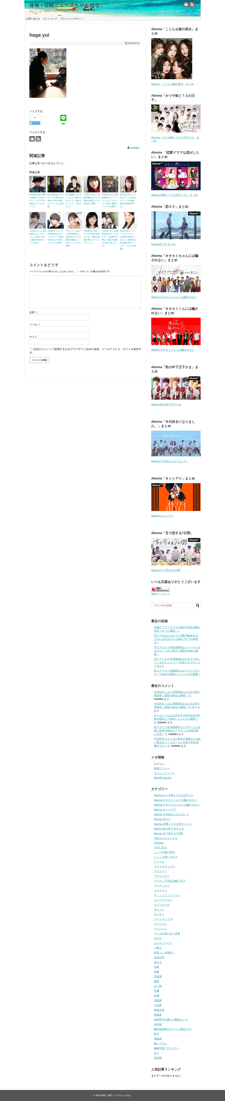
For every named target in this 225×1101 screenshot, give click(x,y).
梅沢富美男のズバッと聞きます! (172, 1029)
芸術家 (158, 1057)
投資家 (158, 1014)
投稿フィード (162, 768)
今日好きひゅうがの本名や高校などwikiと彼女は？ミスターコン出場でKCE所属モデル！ (177, 742)
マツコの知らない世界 (167, 933)
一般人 (158, 947)
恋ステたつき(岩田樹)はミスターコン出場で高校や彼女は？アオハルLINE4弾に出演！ (177, 730)
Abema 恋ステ (162, 819)
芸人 (156, 1053)
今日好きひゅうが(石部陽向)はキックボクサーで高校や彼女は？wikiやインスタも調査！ (55, 237)
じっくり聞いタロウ (166, 857)
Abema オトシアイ (162, 515)
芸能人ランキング (160, 593)
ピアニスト (160, 924)
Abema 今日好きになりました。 (170, 461)
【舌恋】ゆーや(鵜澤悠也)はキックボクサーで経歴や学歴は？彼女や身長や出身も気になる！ (110, 238)
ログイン (159, 763)
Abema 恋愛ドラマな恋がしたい (173, 824)
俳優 (156, 971)
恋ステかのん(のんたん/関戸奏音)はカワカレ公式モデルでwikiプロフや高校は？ (176, 639)
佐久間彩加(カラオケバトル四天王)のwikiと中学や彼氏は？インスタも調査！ (55, 200)
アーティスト (162, 885)
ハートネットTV (163, 919)
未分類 (158, 1024)
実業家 (158, 1000)
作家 (156, 967)
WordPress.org (162, 777)
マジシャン (160, 928)
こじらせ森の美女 (164, 852)
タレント (159, 909)
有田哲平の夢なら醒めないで (171, 1019)
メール (35, 324)
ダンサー (159, 914)
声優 (156, 990)
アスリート (160, 871)
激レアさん (160, 1043)
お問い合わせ (33, 18)
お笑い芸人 (160, 847)
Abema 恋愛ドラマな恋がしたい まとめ (174, 195)
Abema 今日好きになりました (171, 814)
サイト (33, 336)
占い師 (158, 986)
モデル (158, 938)
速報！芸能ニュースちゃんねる (64, 5)
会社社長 (159, 957)
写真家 (158, 976)
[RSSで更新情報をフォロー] (192, 4)
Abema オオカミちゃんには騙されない (174, 297)
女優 (156, 995)
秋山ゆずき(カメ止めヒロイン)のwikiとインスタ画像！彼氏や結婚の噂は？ (128, 200)
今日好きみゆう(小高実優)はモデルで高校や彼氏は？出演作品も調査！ (92, 199)
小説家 (158, 1005)
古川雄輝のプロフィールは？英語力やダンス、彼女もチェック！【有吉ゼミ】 (73, 200)
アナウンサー (162, 876)
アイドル (159, 861)
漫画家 (158, 1038)
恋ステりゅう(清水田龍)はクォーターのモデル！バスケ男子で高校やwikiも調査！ (177, 651)
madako (135, 147)
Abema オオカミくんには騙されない (173, 350)
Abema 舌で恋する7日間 (165, 570)
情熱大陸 (159, 1010)
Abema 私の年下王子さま (166, 404)
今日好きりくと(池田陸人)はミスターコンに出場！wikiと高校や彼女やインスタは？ (37, 237)
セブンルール (162, 904)
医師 (156, 981)
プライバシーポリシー (71, 18)
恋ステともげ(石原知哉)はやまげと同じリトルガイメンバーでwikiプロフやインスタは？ (177, 662)
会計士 (158, 962)
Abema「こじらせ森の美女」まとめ (172, 84)
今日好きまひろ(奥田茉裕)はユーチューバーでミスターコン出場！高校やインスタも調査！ (110, 200)
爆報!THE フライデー (166, 1048)
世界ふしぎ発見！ (164, 952)
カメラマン (160, 890)
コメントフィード (164, 773)
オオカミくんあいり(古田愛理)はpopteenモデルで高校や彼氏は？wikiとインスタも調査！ (73, 238)
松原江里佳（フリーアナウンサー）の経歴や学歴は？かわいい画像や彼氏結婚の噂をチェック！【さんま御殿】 (128, 240)
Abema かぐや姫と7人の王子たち (173, 795)
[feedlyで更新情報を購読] (186, 4)
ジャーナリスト (163, 900)
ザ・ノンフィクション (167, 895)
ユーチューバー (163, 943)
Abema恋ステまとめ (163, 244)
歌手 (156, 1034)
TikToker (159, 843)
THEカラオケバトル (166, 838)
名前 (33, 312)
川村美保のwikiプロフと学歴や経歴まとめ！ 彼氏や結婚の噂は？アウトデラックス (92, 237)
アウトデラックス (164, 866)
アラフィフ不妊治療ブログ (169, 880)
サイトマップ (50, 18)
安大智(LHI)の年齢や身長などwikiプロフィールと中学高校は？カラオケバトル (37, 200)
